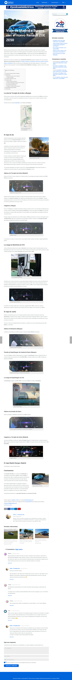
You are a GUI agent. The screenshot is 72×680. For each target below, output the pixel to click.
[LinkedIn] (34, 676)
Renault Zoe (7, 505)
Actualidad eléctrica (27, 44)
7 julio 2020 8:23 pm (24, 568)
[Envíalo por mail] (5, 509)
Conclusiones (7, 88)
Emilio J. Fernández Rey (17, 44)
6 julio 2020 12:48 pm (15, 553)
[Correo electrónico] (26, 676)
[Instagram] (40, 676)
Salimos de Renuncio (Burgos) (12, 81)
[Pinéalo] (19, 509)
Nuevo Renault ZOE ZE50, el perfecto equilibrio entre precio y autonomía (41, 540)
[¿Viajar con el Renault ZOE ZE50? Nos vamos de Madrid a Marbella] (26, 534)
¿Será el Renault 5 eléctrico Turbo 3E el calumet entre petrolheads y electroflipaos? (60, 44)
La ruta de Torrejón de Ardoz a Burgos (12, 73)
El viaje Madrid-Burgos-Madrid (10, 87)
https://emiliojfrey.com (17, 516)
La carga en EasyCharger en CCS (12, 83)
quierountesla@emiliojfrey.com (11, 503)
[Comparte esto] (9, 509)
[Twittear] (12, 509)
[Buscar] (67, 2)
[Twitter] (31, 676)
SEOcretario (55, 65)
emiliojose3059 (29, 501)
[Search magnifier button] (67, 14)
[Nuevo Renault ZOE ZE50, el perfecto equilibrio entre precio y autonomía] (42, 533)
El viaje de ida (7, 74)
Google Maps (17, 102)
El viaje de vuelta (8, 80)
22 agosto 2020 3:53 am (15, 584)
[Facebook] (29, 676)
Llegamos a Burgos (10, 77)
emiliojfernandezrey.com (28, 500)
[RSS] (43, 676)
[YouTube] (37, 676)
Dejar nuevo (19, 549)
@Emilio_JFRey (15, 500)
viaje (11, 505)
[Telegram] (45, 676)
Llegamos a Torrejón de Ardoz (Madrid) (13, 86)
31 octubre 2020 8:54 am (24, 625)
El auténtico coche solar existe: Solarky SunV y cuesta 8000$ (60, 63)
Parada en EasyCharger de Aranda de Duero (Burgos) (15, 82)
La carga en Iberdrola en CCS (10, 78)
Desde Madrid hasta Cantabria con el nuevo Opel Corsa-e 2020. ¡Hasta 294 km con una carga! (10, 541)
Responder (10, 563)
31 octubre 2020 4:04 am (15, 610)
